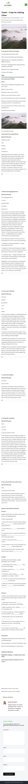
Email (4, 756)
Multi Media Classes (18, 20)
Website (5, 764)
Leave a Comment (7, 22)
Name (4, 747)
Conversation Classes (8, 20)
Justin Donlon (7, 17)
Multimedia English (18, 782)
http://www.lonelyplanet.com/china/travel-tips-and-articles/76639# (12, 77)
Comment (6, 729)
